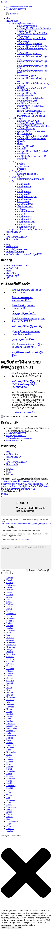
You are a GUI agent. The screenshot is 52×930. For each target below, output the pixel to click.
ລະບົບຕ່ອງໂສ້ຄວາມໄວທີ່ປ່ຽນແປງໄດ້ (32, 151)
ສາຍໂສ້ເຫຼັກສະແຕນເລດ (22, 23)
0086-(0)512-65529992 (16, 435)
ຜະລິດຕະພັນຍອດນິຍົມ (11, 481)
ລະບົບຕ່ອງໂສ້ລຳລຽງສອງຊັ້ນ (29, 43)
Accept (5, 928)
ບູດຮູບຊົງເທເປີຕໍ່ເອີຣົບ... (24, 339)
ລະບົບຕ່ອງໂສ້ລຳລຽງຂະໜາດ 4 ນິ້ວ (20, 489)
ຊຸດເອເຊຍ (21, 169)
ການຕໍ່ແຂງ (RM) (24, 224)
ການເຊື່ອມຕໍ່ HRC (25, 204)
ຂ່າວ (8, 234)
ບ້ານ (8, 18)
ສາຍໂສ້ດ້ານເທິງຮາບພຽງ (28, 103)
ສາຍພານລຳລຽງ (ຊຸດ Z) (27, 76)
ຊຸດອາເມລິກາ (23, 166)
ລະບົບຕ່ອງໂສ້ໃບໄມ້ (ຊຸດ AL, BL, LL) (33, 126)
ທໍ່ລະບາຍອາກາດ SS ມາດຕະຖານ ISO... (22, 299)
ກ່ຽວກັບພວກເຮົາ (13, 232)
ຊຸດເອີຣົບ (21, 164)
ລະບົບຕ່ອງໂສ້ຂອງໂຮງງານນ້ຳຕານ (31, 138)
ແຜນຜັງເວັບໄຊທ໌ (30, 481)
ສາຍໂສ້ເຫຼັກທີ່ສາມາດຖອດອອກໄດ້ (32, 156)
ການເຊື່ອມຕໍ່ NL (24, 194)
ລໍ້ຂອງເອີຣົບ (17, 171)
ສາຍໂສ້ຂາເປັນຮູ (24, 91)
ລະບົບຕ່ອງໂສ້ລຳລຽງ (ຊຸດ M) (29, 53)
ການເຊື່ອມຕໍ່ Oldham (26, 227)
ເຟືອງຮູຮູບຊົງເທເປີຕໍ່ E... (24, 313)
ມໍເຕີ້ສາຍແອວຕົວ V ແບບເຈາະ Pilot (16, 484)
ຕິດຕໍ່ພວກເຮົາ (12, 239)
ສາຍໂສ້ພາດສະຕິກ (25, 96)
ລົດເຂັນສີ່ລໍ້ (21, 149)
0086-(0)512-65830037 (16, 9)
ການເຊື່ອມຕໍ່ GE (24, 184)
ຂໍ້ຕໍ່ (13, 181)
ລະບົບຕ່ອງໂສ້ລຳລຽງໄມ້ (27, 101)
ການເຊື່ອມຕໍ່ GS (24, 186)
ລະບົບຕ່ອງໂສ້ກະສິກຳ (26, 146)
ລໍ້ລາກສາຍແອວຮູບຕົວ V (27, 174)
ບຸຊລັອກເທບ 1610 (40, 484)
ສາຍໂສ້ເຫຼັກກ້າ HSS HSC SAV (30, 106)
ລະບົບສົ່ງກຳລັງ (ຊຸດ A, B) (28, 121)
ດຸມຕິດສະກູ (22, 209)
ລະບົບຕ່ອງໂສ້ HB (24, 108)
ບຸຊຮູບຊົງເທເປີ (18, 176)
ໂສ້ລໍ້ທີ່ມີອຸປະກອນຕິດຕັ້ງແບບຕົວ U (31, 88)
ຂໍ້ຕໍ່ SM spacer (23, 201)
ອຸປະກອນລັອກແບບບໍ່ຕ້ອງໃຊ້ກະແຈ (27, 229)
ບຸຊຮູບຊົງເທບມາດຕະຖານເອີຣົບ (30, 179)
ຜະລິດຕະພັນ (12, 21)
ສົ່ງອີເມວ (5, 494)
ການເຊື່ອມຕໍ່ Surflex (25, 212)
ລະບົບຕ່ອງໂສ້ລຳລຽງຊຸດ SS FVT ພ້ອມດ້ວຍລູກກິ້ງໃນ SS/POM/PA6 (26, 384)
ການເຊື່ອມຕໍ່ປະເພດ (25, 199)
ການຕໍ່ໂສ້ (21, 214)
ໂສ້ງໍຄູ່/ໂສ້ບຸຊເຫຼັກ (24, 133)
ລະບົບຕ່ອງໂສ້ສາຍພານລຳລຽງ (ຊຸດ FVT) (24, 254)
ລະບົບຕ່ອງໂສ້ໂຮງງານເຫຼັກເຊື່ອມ (31, 131)
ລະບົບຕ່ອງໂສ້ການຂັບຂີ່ (27, 26)
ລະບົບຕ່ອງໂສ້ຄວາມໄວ (26, 93)
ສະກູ (14, 161)
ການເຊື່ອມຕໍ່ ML (24, 191)
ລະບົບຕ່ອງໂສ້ (17, 118)
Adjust (18, 928)
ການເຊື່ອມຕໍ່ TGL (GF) (27, 196)
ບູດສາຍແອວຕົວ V (9, 486)
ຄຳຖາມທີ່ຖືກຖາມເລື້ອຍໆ (17, 237)
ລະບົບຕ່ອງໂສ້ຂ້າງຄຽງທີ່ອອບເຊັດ (31, 123)
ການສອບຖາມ (18, 412)
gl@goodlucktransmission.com (19, 7)
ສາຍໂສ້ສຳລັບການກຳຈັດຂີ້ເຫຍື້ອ (31, 116)
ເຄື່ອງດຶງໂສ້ (22, 486)
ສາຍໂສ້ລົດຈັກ (23, 154)
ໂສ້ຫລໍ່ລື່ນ (21, 141)
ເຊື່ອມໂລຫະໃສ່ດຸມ (25, 207)
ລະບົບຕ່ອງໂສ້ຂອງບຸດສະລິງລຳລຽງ (32, 46)
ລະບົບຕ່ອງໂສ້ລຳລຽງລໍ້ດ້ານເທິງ (30, 98)
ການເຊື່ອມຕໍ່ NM (24, 217)
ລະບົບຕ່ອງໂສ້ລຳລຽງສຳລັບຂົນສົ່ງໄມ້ (32, 136)
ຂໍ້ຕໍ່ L (19, 189)
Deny (12, 928)
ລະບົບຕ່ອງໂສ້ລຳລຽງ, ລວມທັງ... (28, 326)
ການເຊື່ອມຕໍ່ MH (24, 219)
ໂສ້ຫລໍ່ (20, 144)
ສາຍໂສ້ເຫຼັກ (22, 159)
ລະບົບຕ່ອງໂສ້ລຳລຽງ (26, 128)
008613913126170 (14, 440)
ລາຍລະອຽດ (29, 412)
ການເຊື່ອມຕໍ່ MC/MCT (27, 222)
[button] (26, 873)
